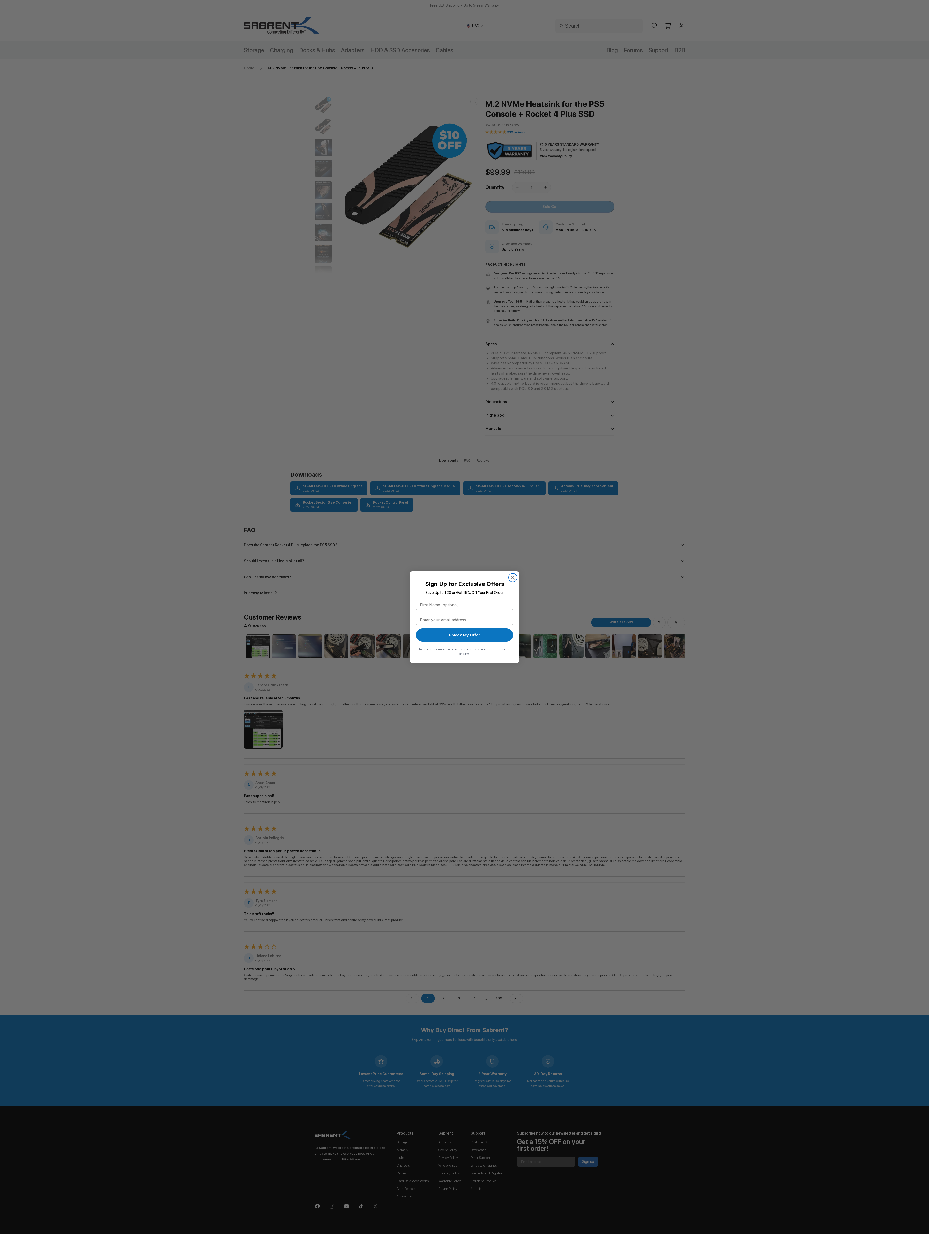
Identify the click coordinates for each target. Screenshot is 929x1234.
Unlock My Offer (464, 635)
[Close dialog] (513, 577)
